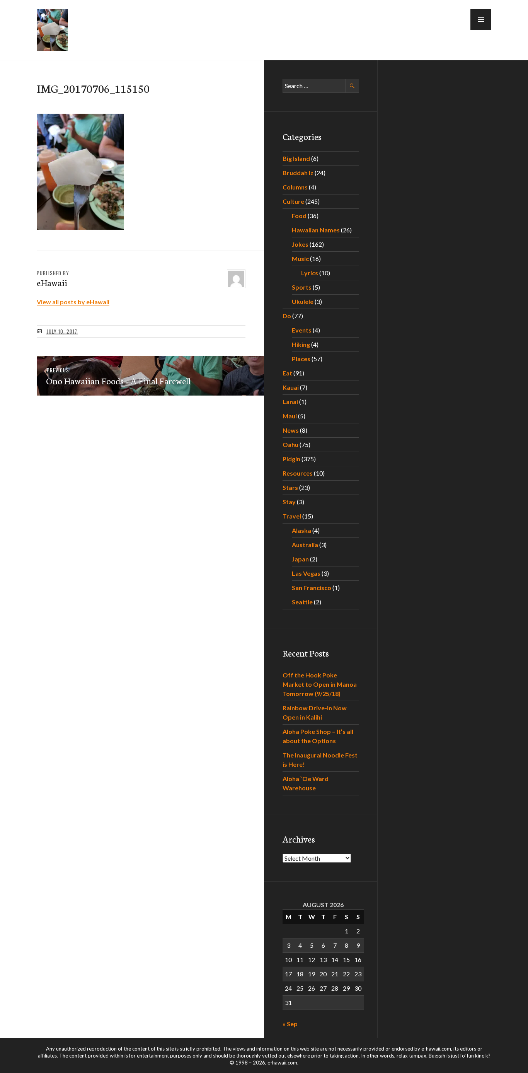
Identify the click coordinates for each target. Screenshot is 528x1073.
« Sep (290, 1023)
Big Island (296, 158)
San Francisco (311, 587)
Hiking (301, 344)
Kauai (291, 387)
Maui (290, 416)
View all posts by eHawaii (73, 301)
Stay (289, 501)
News (291, 430)
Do (287, 315)
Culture (293, 201)
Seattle (302, 602)
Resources (298, 473)
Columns (295, 187)
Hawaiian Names (316, 230)
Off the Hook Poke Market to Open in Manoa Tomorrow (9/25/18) (320, 684)
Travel (292, 516)
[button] (480, 19)
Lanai (290, 401)
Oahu (290, 444)
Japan (300, 559)
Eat (287, 373)
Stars (290, 487)
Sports (302, 287)
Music (300, 258)
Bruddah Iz (298, 172)
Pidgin (291, 458)
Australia (305, 544)
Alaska (301, 530)
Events (302, 330)
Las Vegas (306, 573)
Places (301, 358)
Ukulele (302, 301)
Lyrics (309, 272)
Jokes (300, 244)
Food (299, 215)
